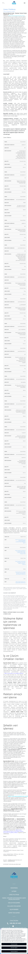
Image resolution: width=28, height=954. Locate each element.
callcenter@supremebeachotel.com (14, 928)
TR (3, 3)
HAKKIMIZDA (14, 888)
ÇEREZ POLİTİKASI (14, 894)
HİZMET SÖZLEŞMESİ (14, 913)
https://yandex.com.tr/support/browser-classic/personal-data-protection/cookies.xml (20, 573)
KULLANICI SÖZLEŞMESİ (14, 906)
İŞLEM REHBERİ (14, 909)
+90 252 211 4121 (15, 923)
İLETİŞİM (14, 891)
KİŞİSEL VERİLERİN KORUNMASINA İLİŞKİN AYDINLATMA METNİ (14, 898)
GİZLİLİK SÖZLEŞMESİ (14, 902)
